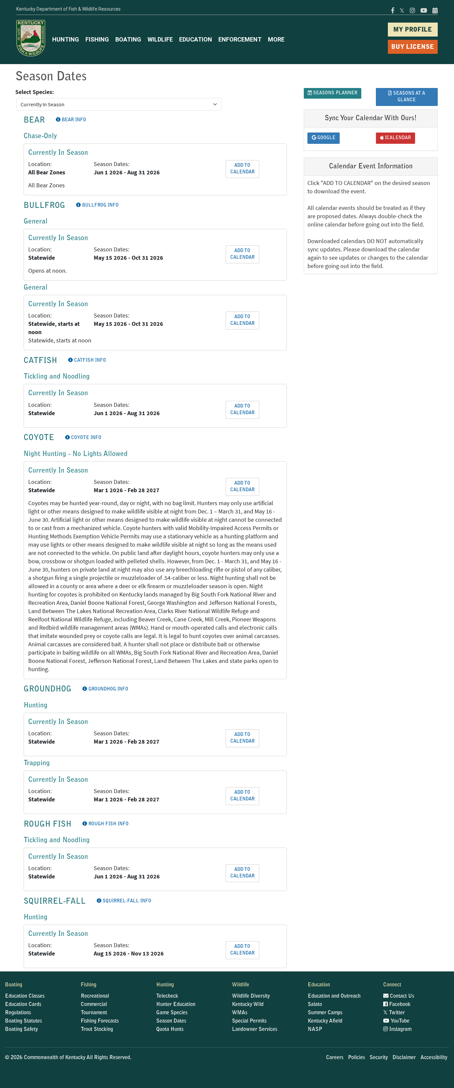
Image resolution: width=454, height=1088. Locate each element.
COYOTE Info (85, 438)
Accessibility (433, 1057)
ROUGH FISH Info (108, 824)
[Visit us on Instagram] (412, 11)
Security (379, 1057)
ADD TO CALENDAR (242, 169)
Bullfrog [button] (44, 206)
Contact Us (401, 996)
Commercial (94, 1004)
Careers (334, 1057)
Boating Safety (21, 1029)
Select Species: (34, 92)
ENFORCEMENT (240, 39)
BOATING (128, 39)
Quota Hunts (169, 1029)
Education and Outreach (334, 996)
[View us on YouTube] (424, 11)
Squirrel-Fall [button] (55, 902)
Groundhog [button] (47, 689)
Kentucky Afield (325, 1021)
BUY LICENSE (412, 47)
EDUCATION (195, 39)
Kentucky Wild (248, 1004)
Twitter (394, 1013)
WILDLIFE (160, 39)
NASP (315, 1029)
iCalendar (397, 138)
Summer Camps (325, 1013)
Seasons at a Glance (408, 97)
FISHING (97, 39)
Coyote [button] (39, 438)
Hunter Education (175, 1004)
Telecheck (167, 996)
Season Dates (171, 1021)
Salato (315, 1004)
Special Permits (249, 1021)
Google (325, 138)
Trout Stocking (97, 1029)
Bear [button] (34, 121)
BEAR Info (73, 120)
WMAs (239, 1013)
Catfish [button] (40, 361)
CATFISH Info (89, 360)
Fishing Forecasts (100, 1021)
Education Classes (25, 996)
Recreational (95, 996)
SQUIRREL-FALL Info (126, 901)
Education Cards (23, 1004)
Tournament (94, 1013)
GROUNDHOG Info (107, 689)
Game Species (171, 1013)
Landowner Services (254, 1029)
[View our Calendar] (434, 11)
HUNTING (65, 39)
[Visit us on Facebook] (393, 11)
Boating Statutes (23, 1021)
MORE (276, 39)
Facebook (399, 1004)
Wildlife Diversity (251, 996)
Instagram (399, 1029)
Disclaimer (404, 1057)
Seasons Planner (334, 93)
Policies (356, 1057)
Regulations (18, 1013)
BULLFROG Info (100, 205)
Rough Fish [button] (47, 825)
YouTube (399, 1021)
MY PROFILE (412, 30)
